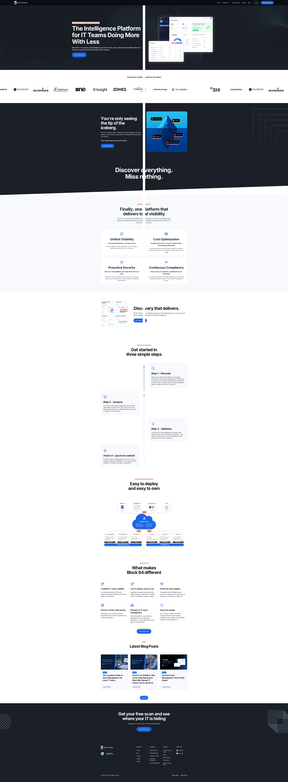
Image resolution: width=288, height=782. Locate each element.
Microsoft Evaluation (155, 763)
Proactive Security (154, 756)
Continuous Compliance (153, 759)
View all (144, 698)
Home (218, 2)
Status (164, 754)
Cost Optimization (154, 753)
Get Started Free (267, 2)
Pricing (244, 2)
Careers (138, 758)
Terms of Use (184, 775)
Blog (249, 2)
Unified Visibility (154, 750)
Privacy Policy (175, 775)
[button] (226, 2)
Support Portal (166, 757)
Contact (138, 756)
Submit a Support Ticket (167, 751)
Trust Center (166, 760)
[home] (21, 2)
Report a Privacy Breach (167, 763)
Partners (138, 761)
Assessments (235, 2)
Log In (256, 2)
